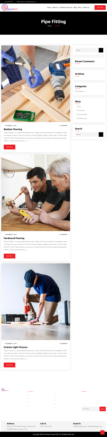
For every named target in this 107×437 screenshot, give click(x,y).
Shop (79, 7)
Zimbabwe (59, 401)
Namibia (58, 408)
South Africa (59, 393)
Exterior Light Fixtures (16, 347)
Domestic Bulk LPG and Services (38, 402)
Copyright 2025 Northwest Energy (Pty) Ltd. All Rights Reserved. (53, 434)
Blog (75, 7)
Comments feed (82, 114)
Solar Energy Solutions (35, 395)
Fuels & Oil (32, 398)
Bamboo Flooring (13, 129)
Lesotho (58, 397)
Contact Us (85, 7)
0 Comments (63, 126)
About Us (55, 7)
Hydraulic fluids (33, 406)
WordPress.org (82, 118)
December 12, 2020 (11, 126)
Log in (79, 106)
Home (49, 7)
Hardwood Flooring (14, 238)
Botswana (58, 404)
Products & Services (65, 7)
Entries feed (81, 110)
